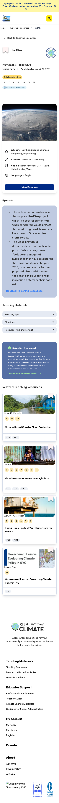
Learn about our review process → (24, 373)
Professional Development (20, 693)
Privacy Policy (13, 768)
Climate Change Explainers (20, 703)
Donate (11, 745)
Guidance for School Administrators (24, 708)
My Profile (11, 724)
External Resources (19, 27)
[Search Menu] (49, 18)
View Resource (29, 187)
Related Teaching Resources (24, 291)
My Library (11, 730)
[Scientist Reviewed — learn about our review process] (51, 53)
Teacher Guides (14, 698)
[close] (55, 6)
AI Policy (10, 773)
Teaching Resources (16, 667)
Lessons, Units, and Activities (21, 672)
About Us (11, 763)
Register (10, 735)
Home (3, 27)
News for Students (15, 677)
